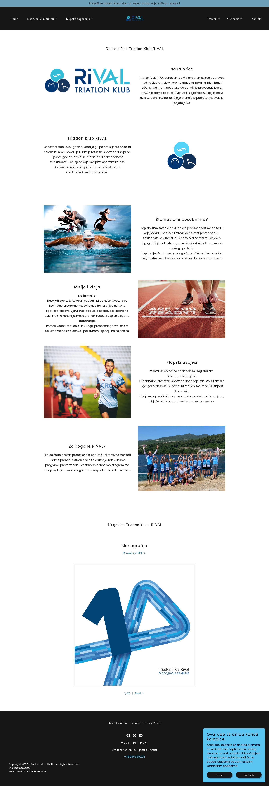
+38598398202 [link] (134, 756)
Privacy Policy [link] (152, 723)
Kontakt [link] (256, 19)
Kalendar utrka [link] (117, 723)
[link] (134, 18)
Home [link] (14, 19)
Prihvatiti (249, 775)
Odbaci (220, 775)
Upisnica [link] (134, 723)
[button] (40, 19)
